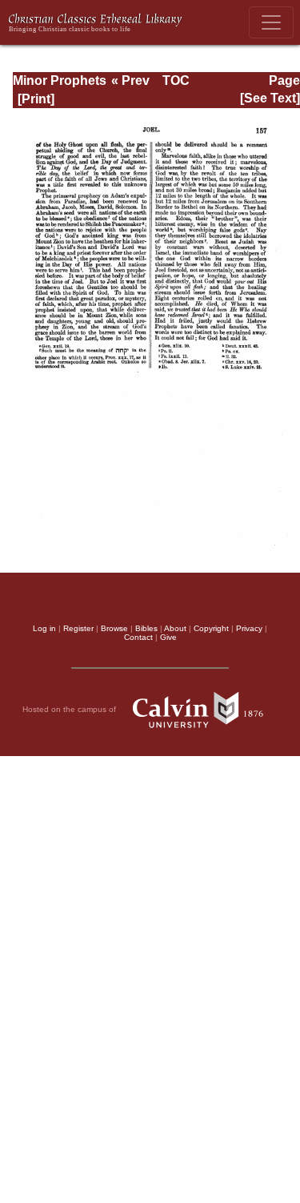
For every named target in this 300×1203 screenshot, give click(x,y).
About (175, 628)
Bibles (146, 628)
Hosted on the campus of (70, 708)
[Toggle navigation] (271, 22)
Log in (44, 628)
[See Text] (270, 98)
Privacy (249, 628)
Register (78, 628)
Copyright (211, 628)
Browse (114, 628)
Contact (138, 637)
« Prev (130, 80)
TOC (176, 80)
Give (168, 637)
